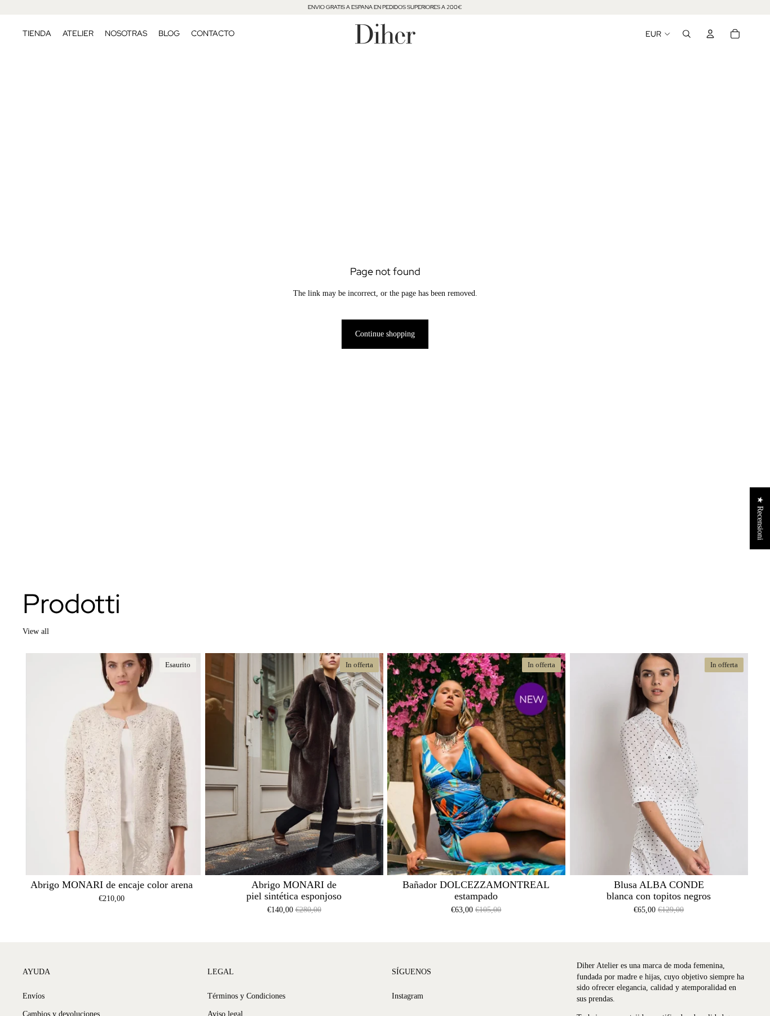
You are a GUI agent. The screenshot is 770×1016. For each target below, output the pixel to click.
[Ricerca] (686, 33)
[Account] (710, 33)
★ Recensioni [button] (760, 518)
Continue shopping (385, 334)
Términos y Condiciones (246, 996)
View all (36, 631)
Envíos (34, 996)
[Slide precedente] (39, 764)
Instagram (407, 996)
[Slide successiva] (184, 764)
